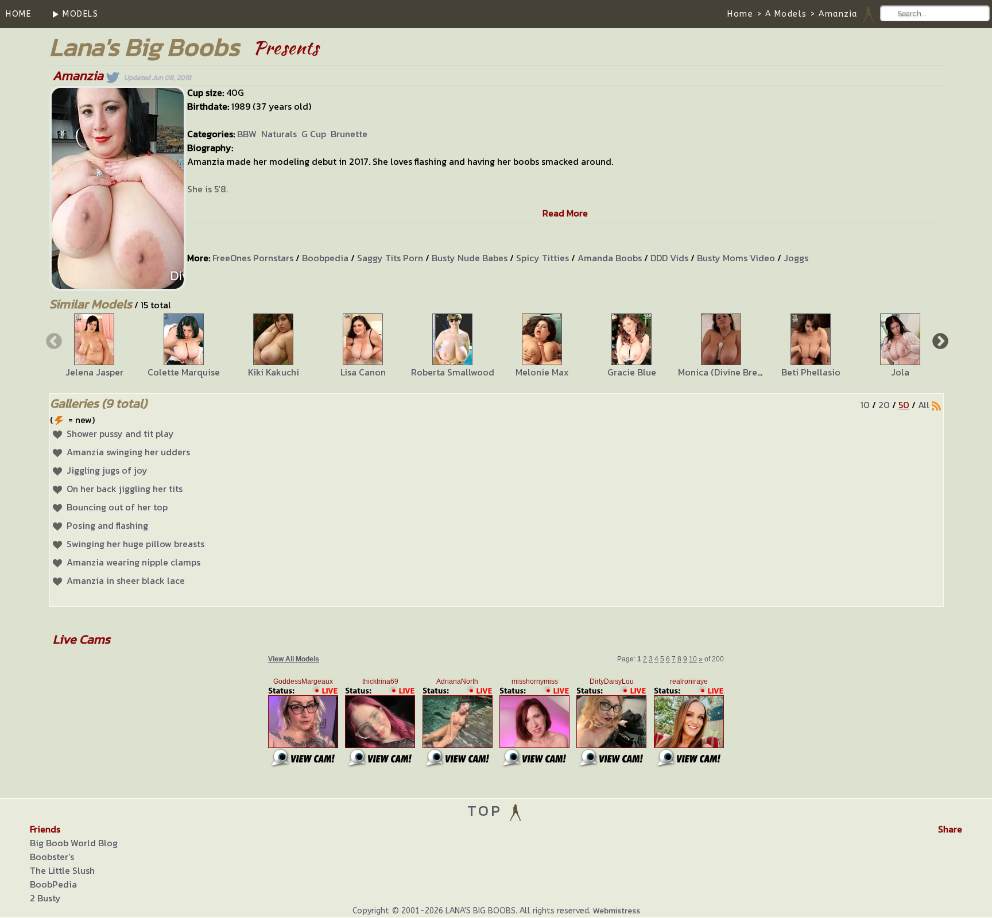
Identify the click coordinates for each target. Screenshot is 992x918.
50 (903, 405)
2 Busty (45, 898)
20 (884, 405)
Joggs (796, 258)
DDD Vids (669, 258)
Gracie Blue (631, 372)
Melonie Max (542, 372)
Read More (565, 213)
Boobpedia (325, 258)
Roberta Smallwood (452, 372)
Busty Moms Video (736, 258)
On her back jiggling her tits (125, 488)
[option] (94, 346)
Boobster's (52, 856)
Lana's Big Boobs (144, 46)
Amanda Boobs (610, 258)
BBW (247, 134)
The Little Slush (62, 870)
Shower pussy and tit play (120, 433)
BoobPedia (53, 884)
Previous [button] (53, 340)
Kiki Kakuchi (273, 372)
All (923, 405)
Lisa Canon (363, 372)
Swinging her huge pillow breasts (135, 544)
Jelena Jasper (94, 372)
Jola (900, 372)
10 (865, 405)
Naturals (279, 134)
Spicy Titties (542, 258)
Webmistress (616, 911)
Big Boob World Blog (74, 843)
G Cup (313, 134)
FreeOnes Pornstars (252, 258)
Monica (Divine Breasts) (727, 372)
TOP (487, 810)
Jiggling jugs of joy (107, 470)
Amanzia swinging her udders (128, 452)
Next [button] (939, 340)
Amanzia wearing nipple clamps (133, 562)
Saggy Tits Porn (390, 258)
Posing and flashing (107, 525)
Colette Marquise (184, 372)
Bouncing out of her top (117, 507)
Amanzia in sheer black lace (126, 580)
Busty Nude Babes (469, 258)
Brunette (349, 134)
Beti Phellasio (810, 372)
